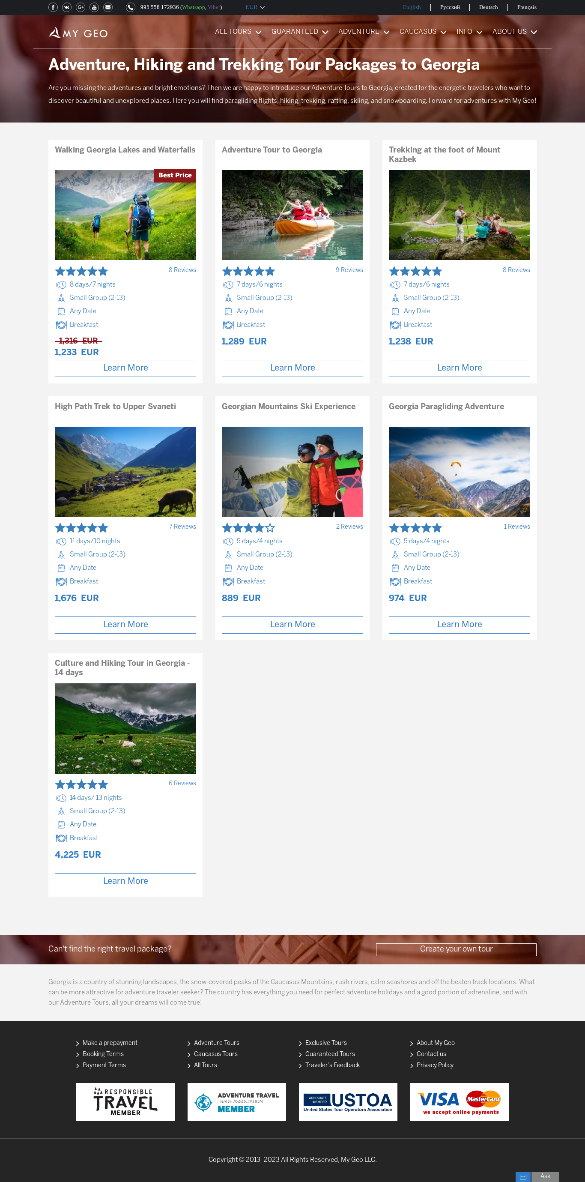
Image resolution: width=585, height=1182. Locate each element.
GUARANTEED (295, 32)
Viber (214, 7)
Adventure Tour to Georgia (272, 150)
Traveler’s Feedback (332, 1065)
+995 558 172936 (158, 7)
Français (527, 7)
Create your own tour (456, 949)
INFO (464, 32)
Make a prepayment (110, 1043)
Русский (450, 7)
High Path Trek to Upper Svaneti (115, 407)
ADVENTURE (358, 32)
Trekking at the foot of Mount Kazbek (445, 155)
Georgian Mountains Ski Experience (288, 407)
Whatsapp (193, 7)
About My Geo (436, 1043)
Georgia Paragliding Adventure (446, 407)
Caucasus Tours (216, 1054)
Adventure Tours (216, 1043)
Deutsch (488, 7)
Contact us (431, 1054)
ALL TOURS (233, 32)
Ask (545, 1176)
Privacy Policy (435, 1065)
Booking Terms (103, 1054)
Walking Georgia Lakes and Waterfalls (125, 150)
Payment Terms (104, 1065)
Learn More (125, 368)
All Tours (205, 1065)
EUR (251, 7)
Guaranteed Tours (330, 1054)
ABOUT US (509, 32)
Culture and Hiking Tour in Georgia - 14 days (122, 668)
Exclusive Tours (326, 1043)
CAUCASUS (418, 32)
